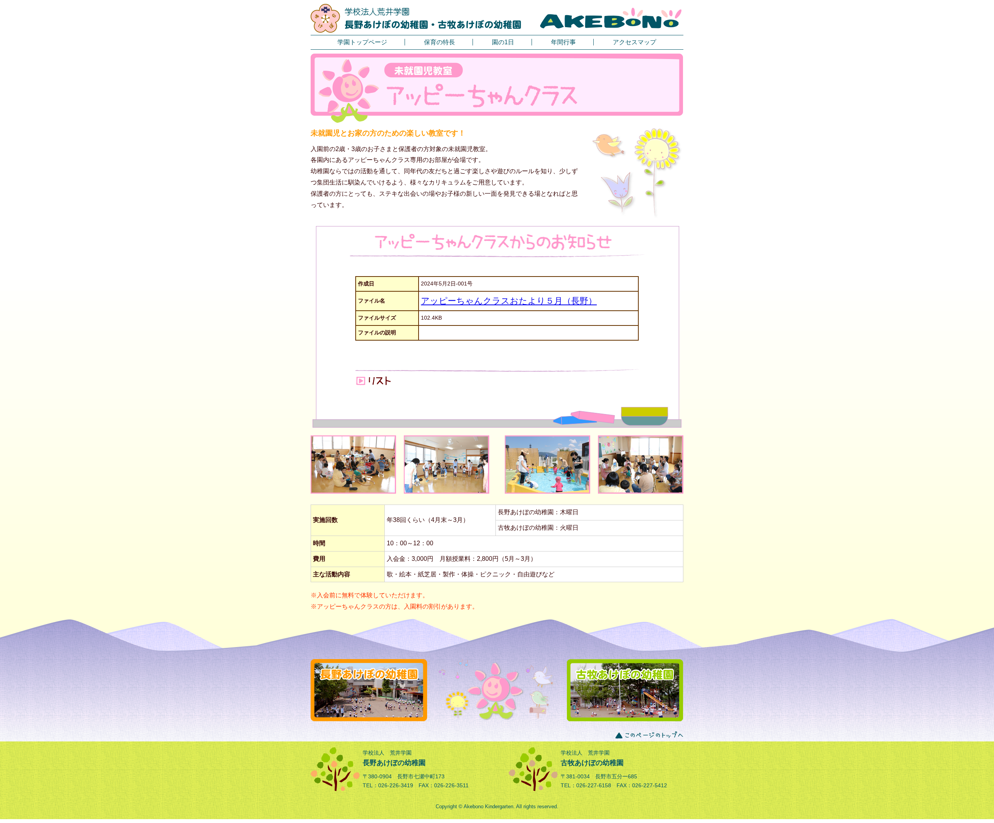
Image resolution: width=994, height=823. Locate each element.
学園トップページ (362, 42)
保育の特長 (439, 42)
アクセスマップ (634, 42)
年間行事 (563, 42)
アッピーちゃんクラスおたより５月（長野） (509, 301)
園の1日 (503, 42)
